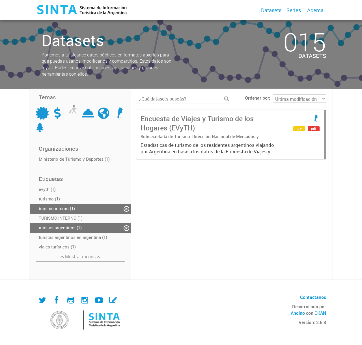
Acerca (315, 10)
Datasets (271, 10)
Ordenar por (257, 98)
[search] (226, 99)
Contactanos (313, 297)
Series (293, 10)
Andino (298, 313)
